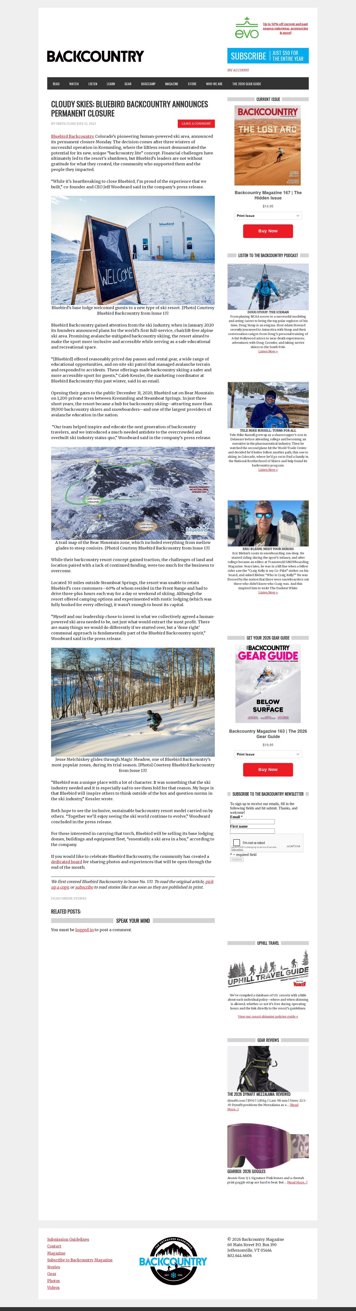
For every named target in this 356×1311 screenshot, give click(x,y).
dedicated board (66, 861)
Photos (53, 1281)
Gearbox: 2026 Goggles (246, 1171)
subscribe (84, 887)
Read (56, 83)
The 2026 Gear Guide (246, 83)
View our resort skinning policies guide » (268, 1016)
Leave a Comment (196, 123)
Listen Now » (268, 351)
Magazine (169, 83)
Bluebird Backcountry (72, 136)
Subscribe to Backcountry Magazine (80, 1260)
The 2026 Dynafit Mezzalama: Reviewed (259, 1094)
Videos (53, 1287)
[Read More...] (297, 1182)
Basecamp (148, 83)
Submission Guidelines (68, 1239)
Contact (54, 1246)
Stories (80, 898)
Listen (92, 83)
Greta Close (66, 123)
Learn (109, 83)
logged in (84, 929)
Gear (126, 83)
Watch (72, 83)
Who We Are (212, 83)
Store (192, 83)
